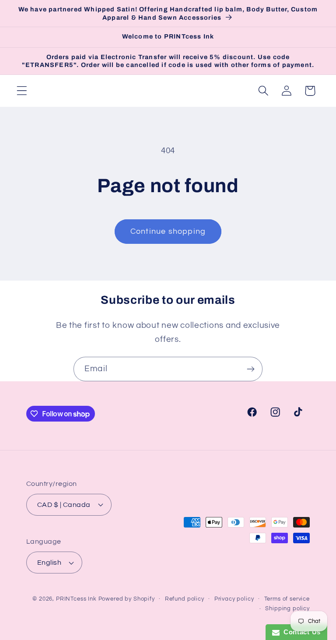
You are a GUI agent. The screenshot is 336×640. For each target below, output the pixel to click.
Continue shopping (168, 231)
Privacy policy (234, 599)
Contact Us (300, 632)
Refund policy (184, 599)
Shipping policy (287, 608)
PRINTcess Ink (76, 599)
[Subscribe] (250, 369)
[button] (22, 90)
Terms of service (287, 599)
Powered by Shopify (126, 599)
